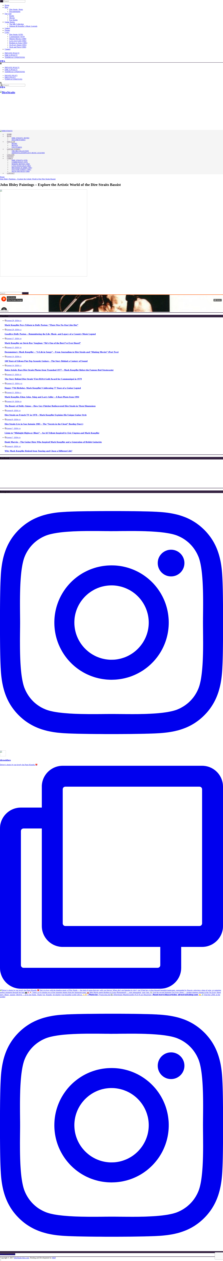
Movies (12, 18)
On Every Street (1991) (17, 45)
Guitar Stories (10, 22)
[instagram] (2, 61)
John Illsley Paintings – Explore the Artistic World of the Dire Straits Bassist (28, 179)
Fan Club (8, 14)
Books (11, 16)
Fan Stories (13, 20)
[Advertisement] (111, 112)
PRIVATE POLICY (12, 53)
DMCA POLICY (11, 55)
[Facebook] (0, 61)
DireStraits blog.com (21, 1258)
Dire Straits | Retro (16, 9)
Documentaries (14, 12)
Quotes (7, 30)
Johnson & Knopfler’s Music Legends (23, 26)
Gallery (7, 28)
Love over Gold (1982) (17, 41)
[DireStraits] (6, 131)
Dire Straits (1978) (16, 35)
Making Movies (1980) (17, 39)
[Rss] (4, 61)
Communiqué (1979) (17, 37)
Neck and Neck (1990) (17, 47)
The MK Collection (16, 24)
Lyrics (7, 32)
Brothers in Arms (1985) (18, 43)
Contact (7, 49)
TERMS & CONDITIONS (15, 57)
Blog (6, 7)
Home (7, 5)
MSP (54, 1258)
